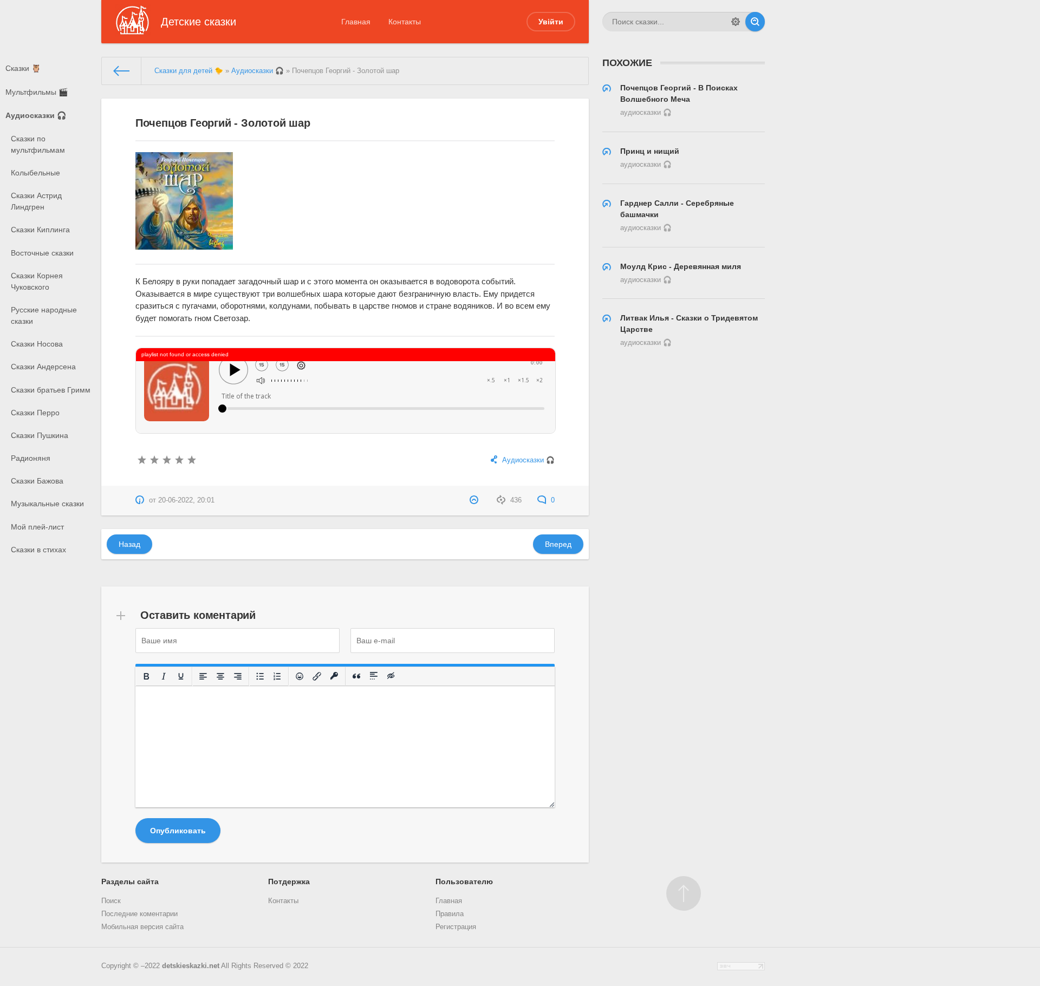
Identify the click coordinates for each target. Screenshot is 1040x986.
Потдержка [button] (289, 881)
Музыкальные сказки (47, 503)
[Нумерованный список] (277, 676)
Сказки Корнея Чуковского (37, 281)
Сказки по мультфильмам (38, 144)
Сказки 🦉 (23, 68)
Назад (129, 544)
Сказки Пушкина (39, 435)
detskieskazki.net (190, 966)
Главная (355, 21)
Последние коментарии (139, 914)
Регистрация (455, 927)
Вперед (558, 544)
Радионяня (30, 458)
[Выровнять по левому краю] (203, 676)
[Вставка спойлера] (373, 676)
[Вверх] (683, 893)
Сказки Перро (35, 412)
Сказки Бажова (37, 480)
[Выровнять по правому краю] (237, 676)
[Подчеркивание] (180, 676)
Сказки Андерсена (43, 366)
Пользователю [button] (464, 881)
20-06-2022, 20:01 (186, 500)
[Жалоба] (475, 500)
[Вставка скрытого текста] (391, 676)
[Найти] (755, 21)
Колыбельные (35, 172)
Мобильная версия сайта (142, 927)
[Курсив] (163, 676)
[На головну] (121, 70)
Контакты (404, 21)
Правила (449, 914)
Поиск (111, 901)
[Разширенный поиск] (735, 21)
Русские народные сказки (44, 315)
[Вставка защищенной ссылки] (334, 676)
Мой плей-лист (37, 527)
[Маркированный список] (260, 676)
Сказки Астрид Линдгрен (36, 201)
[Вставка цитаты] (356, 676)
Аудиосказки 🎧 (35, 115)
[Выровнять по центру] (220, 676)
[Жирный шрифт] (146, 676)
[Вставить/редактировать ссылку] (316, 676)
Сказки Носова (37, 343)
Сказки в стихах (38, 549)
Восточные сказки (42, 253)
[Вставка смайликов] (299, 676)
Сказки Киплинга (40, 229)
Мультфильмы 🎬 (36, 92)
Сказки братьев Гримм (50, 390)
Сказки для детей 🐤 (188, 71)
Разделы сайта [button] (130, 881)
